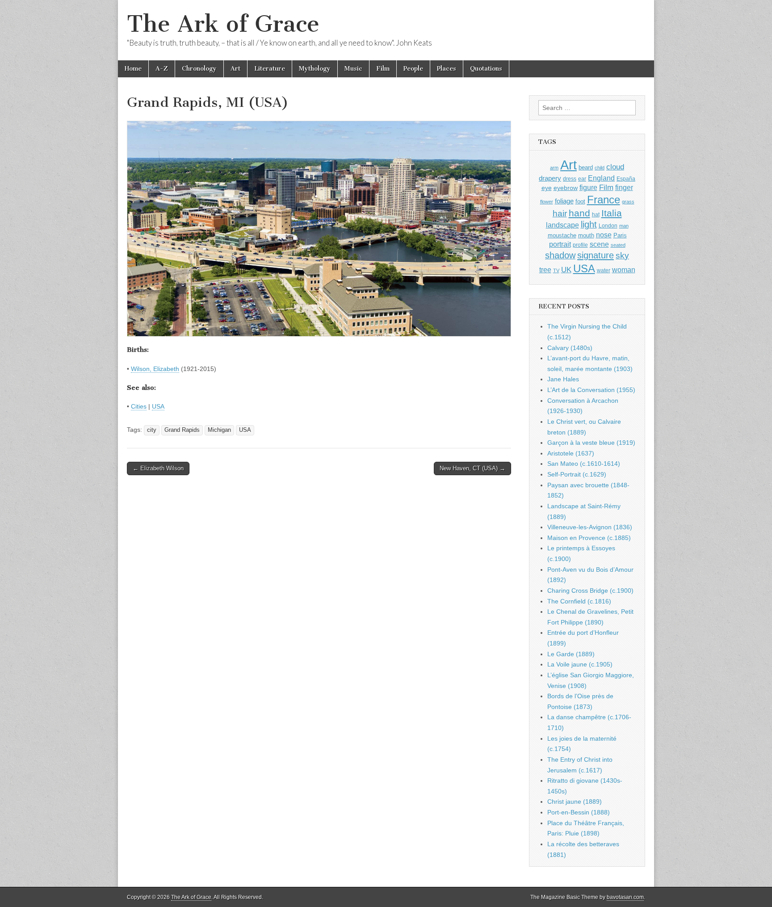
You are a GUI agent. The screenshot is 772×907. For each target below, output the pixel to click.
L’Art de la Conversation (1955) (591, 389)
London (608, 225)
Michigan (219, 430)
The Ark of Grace (223, 24)
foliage (564, 201)
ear (582, 179)
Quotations (486, 68)
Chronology (199, 68)
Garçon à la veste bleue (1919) (591, 442)
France (603, 200)
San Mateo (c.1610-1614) (583, 463)
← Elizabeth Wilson (158, 468)
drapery (550, 178)
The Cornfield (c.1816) (579, 601)
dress (569, 179)
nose (604, 235)
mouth (586, 235)
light (589, 224)
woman (623, 270)
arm (554, 167)
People (413, 68)
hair (560, 213)
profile (580, 245)
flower (546, 201)
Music (353, 68)
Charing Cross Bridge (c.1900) (590, 590)
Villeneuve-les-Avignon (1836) (589, 527)
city (151, 430)
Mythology (315, 68)
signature (595, 255)
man (624, 225)
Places (446, 68)
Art (235, 68)
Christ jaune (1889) (574, 801)
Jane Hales (563, 379)
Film (383, 68)
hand (579, 213)
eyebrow (566, 187)
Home (133, 68)
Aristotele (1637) (570, 453)
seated (618, 245)
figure (588, 187)
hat (596, 214)
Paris (620, 235)
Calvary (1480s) (569, 347)
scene (599, 244)
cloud (615, 166)
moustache (562, 235)
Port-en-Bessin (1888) (578, 812)
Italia (611, 213)
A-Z (161, 68)
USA (158, 406)
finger (624, 187)
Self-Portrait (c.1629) (576, 474)
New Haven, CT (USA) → (472, 468)
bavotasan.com (625, 897)
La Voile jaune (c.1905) (580, 664)
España (626, 179)
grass (628, 201)
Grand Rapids (182, 430)
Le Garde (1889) (571, 654)
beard (586, 167)
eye (546, 187)
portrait (560, 244)
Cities (139, 406)
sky (622, 255)
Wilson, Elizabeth (155, 368)
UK (566, 269)
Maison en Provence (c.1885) (589, 537)
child (599, 167)
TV (556, 270)
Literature (269, 68)
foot (580, 201)
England (601, 178)
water (603, 270)
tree (545, 270)
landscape (562, 225)
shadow (560, 255)
